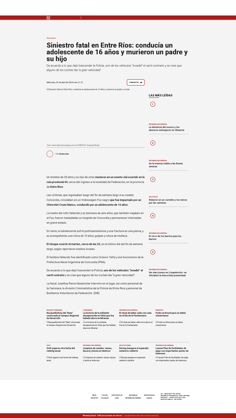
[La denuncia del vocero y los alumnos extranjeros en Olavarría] (168, 111)
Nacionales (133, 395)
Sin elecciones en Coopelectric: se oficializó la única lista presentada (168, 274)
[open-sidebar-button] (48, 17)
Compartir (134, 82)
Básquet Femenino (54, 310)
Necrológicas (149, 395)
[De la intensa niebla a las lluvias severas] (168, 148)
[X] (187, 8)
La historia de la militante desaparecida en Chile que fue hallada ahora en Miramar (98, 315)
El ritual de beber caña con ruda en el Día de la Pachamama (135, 314)
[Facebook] (170, 8)
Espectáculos (117, 395)
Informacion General (158, 124)
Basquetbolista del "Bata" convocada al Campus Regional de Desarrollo (63, 315)
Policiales (51, 38)
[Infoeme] (62, 8)
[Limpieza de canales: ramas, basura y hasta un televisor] (100, 365)
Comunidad (87, 310)
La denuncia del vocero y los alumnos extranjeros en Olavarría (166, 128)
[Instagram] (176, 8)
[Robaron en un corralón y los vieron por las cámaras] (168, 184)
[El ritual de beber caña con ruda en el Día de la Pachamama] (136, 330)
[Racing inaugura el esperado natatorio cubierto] (136, 365)
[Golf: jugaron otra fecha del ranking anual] (64, 365)
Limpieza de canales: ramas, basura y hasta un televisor (97, 349)
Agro (117, 398)
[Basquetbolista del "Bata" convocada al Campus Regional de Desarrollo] (64, 330)
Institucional (125, 345)
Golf (49, 345)
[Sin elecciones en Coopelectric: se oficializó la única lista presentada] (168, 257)
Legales (149, 398)
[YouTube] (182, 8)
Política (105, 395)
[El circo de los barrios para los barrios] (168, 220)
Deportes (94, 398)
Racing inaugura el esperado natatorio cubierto (134, 349)
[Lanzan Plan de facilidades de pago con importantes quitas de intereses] (173, 365)
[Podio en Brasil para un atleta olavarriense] (173, 330)
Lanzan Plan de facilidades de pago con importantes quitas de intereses (172, 351)
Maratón (159, 310)
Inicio (94, 395)
